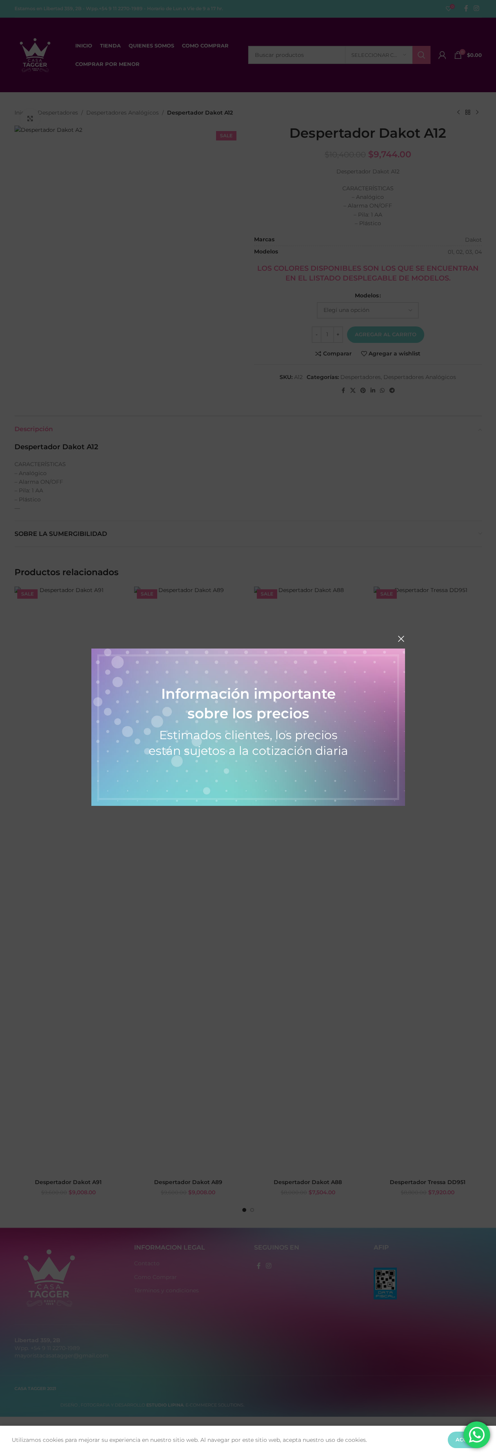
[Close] (401, 639)
